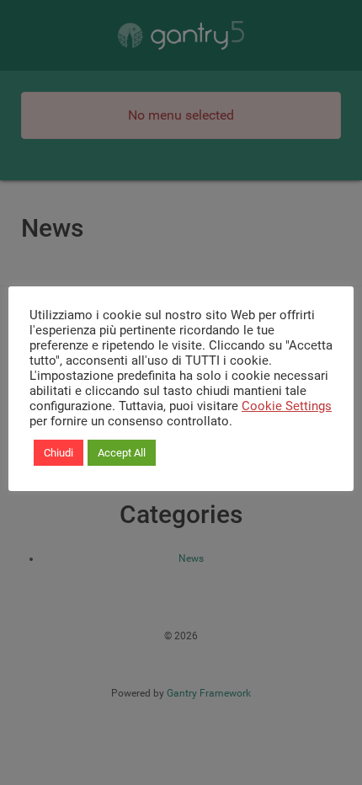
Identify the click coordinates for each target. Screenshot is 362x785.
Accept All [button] (122, 452)
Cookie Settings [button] (287, 406)
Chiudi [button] (58, 452)
